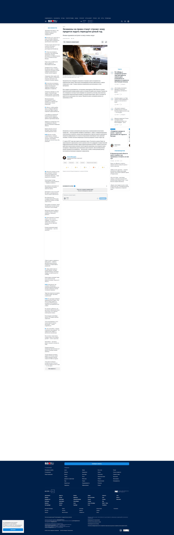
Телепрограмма (70, 18)
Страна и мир (116, 474)
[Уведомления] (125, 21)
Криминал (84, 472)
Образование (85, 485)
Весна (65, 474)
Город (65, 476)
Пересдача (71, 162)
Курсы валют (88, 18)
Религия (100, 483)
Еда (65, 481)
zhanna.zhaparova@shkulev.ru (50, 525)
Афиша (76, 18)
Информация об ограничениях (94, 520)
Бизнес (66, 472)
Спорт (114, 470)
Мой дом (84, 478)
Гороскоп (81, 18)
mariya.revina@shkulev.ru (49, 527)
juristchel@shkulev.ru (76, 520)
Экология (115, 476)
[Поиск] (121, 21)
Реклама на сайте (49, 470)
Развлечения (101, 481)
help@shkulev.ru (54, 521)
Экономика (116, 478)
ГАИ (77, 162)
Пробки (95, 18)
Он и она (100, 470)
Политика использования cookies (94, 521)
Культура (84, 474)
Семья (99, 485)
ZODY (99, 18)
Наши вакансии (48, 474)
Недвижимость (49, 18)
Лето (83, 476)
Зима (83, 470)
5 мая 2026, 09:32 (66, 38)
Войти (67, 198)
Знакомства (57, 18)
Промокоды (108, 18)
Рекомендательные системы (93, 523)
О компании (48, 472)
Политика (100, 474)
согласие (8, 526)
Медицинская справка (92, 162)
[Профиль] (128, 21)
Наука (83, 481)
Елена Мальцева (71, 157)
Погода (63, 18)
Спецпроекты (116, 481)
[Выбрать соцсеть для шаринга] (106, 42)
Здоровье (66, 485)
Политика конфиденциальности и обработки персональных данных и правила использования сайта (107, 525)
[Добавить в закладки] (102, 42)
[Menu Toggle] (45, 21)
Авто (65, 470)
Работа (99, 478)
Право (65, 162)
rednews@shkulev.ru (60, 519)
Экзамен (82, 162)
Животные (67, 483)
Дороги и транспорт (69, 478)
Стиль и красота (117, 472)
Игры (102, 18)
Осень (99, 472)
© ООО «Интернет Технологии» (66, 530)
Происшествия (101, 476)
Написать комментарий (72, 42)
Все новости (52, 28)
